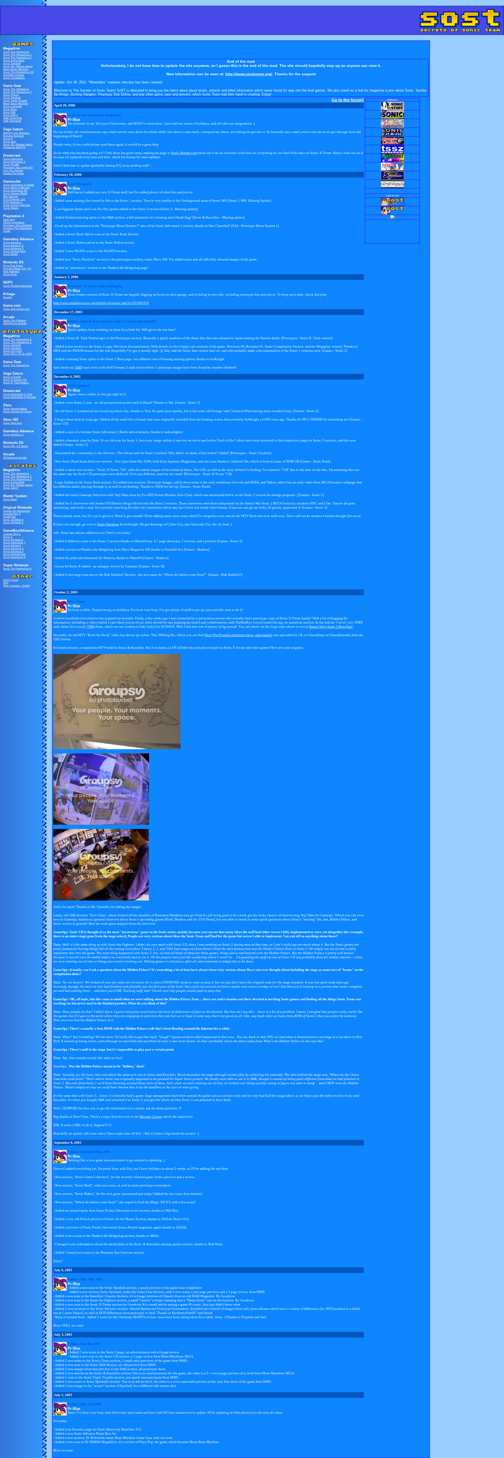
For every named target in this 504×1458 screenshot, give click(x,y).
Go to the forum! (348, 100)
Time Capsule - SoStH (16, 585)
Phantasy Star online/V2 (18, 167)
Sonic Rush (10, 274)
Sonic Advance (12, 242)
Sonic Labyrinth (12, 106)
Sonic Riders (10, 207)
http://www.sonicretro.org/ (248, 74)
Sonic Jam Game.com (16, 308)
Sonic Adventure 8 (14, 557)
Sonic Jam (9, 141)
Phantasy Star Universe (17, 225)
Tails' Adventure (12, 117)
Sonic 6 (7, 536)
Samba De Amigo (13, 173)
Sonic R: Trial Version (16, 382)
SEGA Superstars (13, 222)
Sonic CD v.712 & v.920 (17, 353)
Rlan (76, 119)
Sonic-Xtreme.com (184, 153)
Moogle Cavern (151, 1117)
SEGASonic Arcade (15, 323)
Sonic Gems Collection (16, 205)
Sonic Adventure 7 (14, 542)
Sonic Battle (10, 254)
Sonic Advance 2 (13, 245)
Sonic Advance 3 (13, 248)
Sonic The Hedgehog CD (18, 72)
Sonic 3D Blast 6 (13, 522)
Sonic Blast (10, 109)
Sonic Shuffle (11, 164)
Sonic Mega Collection (16, 187)
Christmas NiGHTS (14, 147)
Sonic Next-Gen (12, 423)
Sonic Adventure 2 (14, 161)
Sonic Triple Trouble (15, 100)
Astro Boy (9, 219)
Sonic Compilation (14, 77)
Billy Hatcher (10, 196)
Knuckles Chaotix (13, 74)
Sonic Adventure (13, 158)
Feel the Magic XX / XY (17, 268)
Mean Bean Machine (15, 69)
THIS (78, 367)
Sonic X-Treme (12, 376)
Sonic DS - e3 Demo (15, 446)
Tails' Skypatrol (12, 120)
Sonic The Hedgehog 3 (17, 57)
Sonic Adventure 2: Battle (18, 184)
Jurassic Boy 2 (12, 513)
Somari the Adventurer (16, 510)
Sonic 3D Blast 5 (13, 519)
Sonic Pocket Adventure (17, 285)
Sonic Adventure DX (15, 190)
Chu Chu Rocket (13, 170)
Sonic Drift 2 (10, 115)
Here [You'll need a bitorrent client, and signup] (238, 635)
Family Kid (9, 516)
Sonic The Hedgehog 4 (17, 568)
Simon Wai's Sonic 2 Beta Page (331, 627)
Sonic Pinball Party (14, 251)
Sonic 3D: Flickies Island (18, 66)
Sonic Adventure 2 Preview (19, 397)
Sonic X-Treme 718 (15, 379)
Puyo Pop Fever (13, 265)
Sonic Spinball (11, 63)
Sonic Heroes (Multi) (15, 193)
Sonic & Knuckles (13, 60)
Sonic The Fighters (14, 320)
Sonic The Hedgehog (16, 51)
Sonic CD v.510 (12, 350)
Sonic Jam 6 (10, 487)
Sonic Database (108, 524)
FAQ (5, 582)
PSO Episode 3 (12, 202)
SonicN (7, 297)
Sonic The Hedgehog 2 (17, 54)
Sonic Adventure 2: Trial (17, 394)
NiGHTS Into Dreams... (17, 132)
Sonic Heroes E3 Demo (17, 411)
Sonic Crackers (12, 348)
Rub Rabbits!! (11, 271)
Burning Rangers (13, 135)
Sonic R (8, 138)
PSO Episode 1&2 (14, 199)
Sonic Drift (9, 112)
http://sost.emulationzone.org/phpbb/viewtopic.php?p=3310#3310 (101, 303)
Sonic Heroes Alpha (15, 408)
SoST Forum (10, 579)
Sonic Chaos (11, 94)
